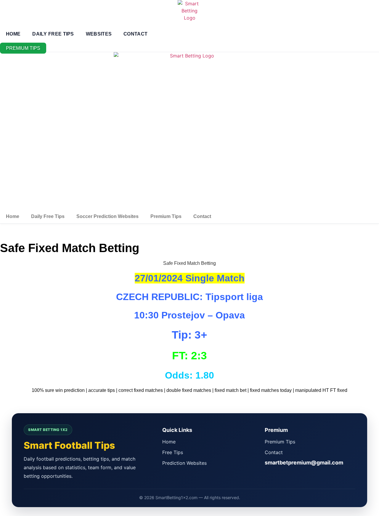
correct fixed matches (140, 390)
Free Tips (172, 452)
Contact (135, 33)
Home (13, 33)
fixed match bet (230, 390)
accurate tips (101, 390)
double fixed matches (188, 390)
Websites (99, 33)
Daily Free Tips (53, 33)
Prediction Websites (184, 463)
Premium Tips (166, 216)
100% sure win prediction (58, 390)
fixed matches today (271, 390)
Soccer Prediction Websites (107, 216)
